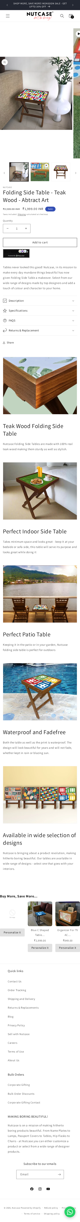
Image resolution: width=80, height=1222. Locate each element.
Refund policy (51, 1207)
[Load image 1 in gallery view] (19, 172)
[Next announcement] (73, 5)
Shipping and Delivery (21, 999)
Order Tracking (17, 990)
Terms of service (32, 1213)
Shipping (22, 214)
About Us (13, 1060)
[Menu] (7, 16)
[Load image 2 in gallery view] (60, 172)
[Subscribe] (59, 1174)
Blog (10, 1016)
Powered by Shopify (31, 1207)
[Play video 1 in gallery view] (40, 172)
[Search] (62, 16)
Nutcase (16, 1207)
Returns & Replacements (23, 1007)
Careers (12, 1043)
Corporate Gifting (19, 1085)
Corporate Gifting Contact (24, 1102)
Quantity (8, 220)
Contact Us (15, 981)
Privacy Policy (16, 1025)
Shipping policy (52, 1213)
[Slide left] (4, 173)
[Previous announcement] (7, 5)
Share (10, 342)
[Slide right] (75, 173)
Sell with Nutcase (19, 1034)
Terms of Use (16, 1051)
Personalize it (12, 932)
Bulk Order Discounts (21, 1093)
